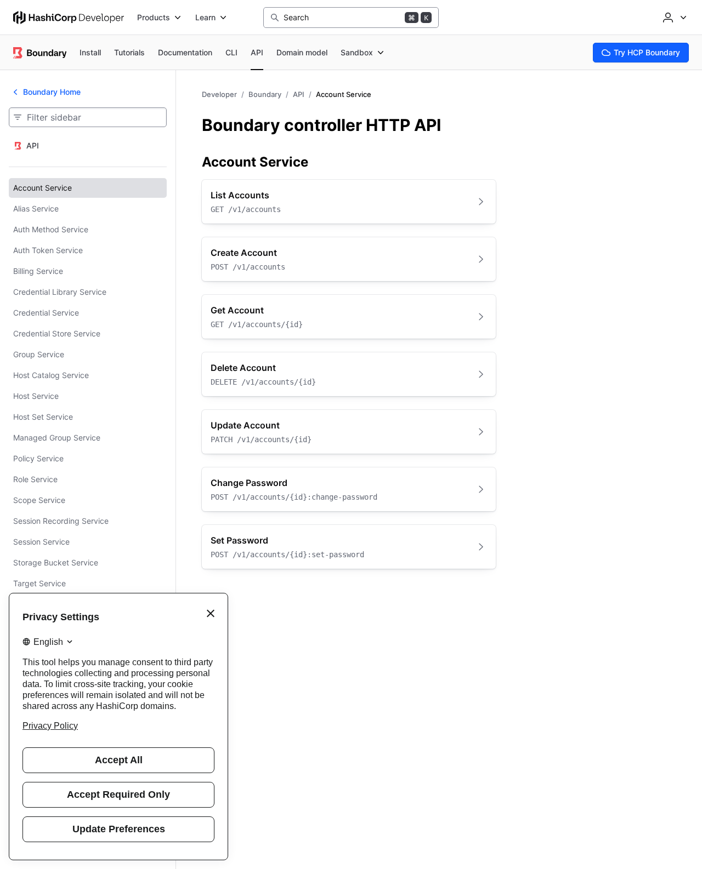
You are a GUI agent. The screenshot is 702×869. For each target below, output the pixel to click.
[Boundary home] (39, 52)
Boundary (264, 94)
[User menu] (673, 17)
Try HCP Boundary (647, 52)
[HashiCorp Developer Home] (68, 17)
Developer (219, 94)
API (298, 94)
